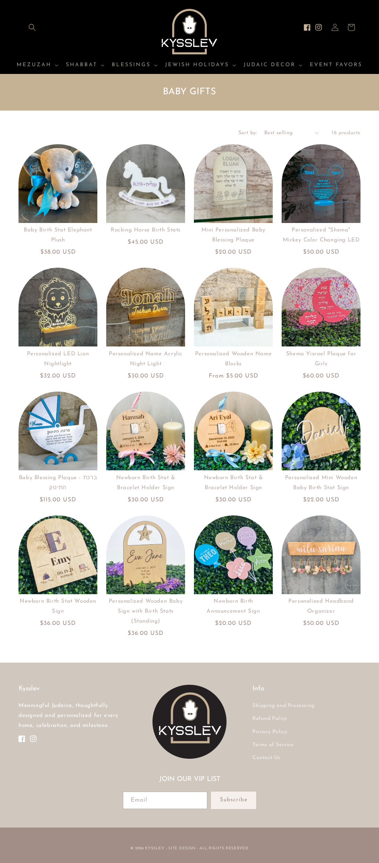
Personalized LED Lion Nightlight (58, 359)
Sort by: (247, 133)
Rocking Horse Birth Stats (146, 230)
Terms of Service (273, 745)
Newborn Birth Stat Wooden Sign (58, 606)
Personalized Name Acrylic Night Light (145, 359)
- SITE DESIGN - (182, 848)
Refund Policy (269, 718)
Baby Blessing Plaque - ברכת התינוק (58, 483)
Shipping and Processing (283, 705)
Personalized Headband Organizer (321, 606)
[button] (32, 27)
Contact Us (266, 758)
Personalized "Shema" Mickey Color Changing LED (321, 235)
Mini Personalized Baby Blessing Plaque (233, 235)
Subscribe (234, 800)
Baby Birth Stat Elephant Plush (58, 235)
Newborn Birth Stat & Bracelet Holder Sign (145, 483)
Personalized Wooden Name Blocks (233, 359)
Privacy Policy (269, 732)
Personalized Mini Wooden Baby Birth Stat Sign (321, 483)
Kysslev (154, 848)
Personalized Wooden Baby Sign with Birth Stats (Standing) (145, 611)
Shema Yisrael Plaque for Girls (321, 359)
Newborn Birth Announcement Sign (233, 606)
